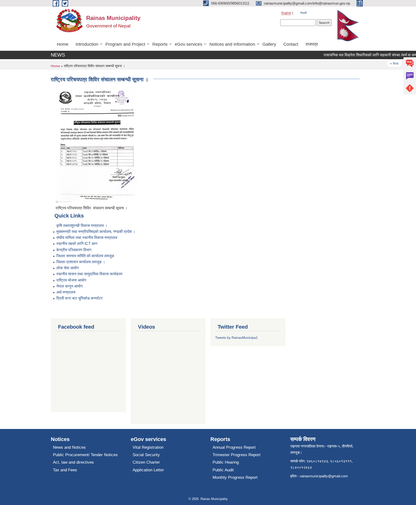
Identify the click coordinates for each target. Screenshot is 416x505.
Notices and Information (232, 44)
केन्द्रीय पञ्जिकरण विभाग (73, 250)
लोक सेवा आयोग (67, 268)
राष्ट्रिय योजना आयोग (71, 280)
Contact (290, 44)
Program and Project (125, 44)
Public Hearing (226, 462)
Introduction (87, 44)
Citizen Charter (146, 462)
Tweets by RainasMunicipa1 (236, 337)
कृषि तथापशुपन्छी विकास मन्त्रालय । (81, 226)
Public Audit (223, 470)
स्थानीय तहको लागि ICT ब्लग (76, 244)
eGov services (188, 44)
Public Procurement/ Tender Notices (85, 455)
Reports (160, 44)
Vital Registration (148, 447)
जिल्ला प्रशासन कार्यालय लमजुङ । (80, 262)
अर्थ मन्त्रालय (65, 292)
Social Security (146, 455)
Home (62, 44)
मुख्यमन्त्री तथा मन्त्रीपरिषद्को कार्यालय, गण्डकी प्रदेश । (95, 232)
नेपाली (303, 13)
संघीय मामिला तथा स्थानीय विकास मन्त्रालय (86, 238)
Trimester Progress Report (236, 455)
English (286, 13)
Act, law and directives (73, 462)
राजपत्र (312, 44)
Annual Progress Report (234, 447)
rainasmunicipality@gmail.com (324, 476)
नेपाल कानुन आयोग (69, 286)
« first (389, 63)
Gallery (269, 44)
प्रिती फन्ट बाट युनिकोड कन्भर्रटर (79, 298)
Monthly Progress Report (235, 477)
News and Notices (69, 447)
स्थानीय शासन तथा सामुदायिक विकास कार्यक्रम (89, 274)
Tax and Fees (65, 470)
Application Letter (148, 470)
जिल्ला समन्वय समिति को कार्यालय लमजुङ (85, 256)
